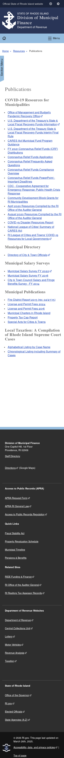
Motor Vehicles (13, 644)
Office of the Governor (17, 695)
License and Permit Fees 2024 (26, 304)
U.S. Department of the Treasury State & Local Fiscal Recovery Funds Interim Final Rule (33, 132)
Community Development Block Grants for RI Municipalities (33, 200)
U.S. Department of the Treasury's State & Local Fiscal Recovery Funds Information (33, 122)
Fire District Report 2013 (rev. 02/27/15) (31, 300)
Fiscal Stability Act (14, 533)
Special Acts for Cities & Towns (27, 322)
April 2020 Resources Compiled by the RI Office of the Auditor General (33, 208)
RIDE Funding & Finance (18, 576)
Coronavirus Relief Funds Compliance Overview (31, 171)
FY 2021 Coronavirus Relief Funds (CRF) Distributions (33, 150)
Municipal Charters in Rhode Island (29, 313)
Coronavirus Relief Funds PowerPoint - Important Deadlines (31, 179)
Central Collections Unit (17, 628)
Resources (19, 50)
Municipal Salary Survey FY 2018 (28, 275)
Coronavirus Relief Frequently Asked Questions (30, 163)
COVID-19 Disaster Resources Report (30, 222)
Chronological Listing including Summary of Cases (34, 353)
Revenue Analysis (14, 652)
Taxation (9, 661)
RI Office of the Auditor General (22, 585)
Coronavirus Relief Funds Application (30, 157)
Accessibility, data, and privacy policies (34, 747)
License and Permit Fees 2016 (26, 308)
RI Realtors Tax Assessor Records (23, 593)
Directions (10, 468)
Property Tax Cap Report (23, 317)
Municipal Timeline (15, 549)
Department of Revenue (18, 620)
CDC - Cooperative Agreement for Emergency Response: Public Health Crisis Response (34, 189)
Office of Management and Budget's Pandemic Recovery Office (29, 114)
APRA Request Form (16, 498)
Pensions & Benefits (15, 557)
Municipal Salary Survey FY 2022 (28, 271)
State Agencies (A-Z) (16, 719)
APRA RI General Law (17, 506)
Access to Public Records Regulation (25, 514)
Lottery (8, 636)
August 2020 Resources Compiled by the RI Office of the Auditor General (34, 216)
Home (5, 50)
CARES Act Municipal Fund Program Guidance (30, 142)
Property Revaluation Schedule (21, 541)
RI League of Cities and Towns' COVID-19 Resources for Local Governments (33, 237)
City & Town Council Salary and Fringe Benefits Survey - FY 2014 (31, 282)
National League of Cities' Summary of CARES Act (31, 228)
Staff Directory (12, 456)
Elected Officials (13, 711)
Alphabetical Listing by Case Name (29, 347)
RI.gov (8, 703)
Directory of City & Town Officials (27, 255)
